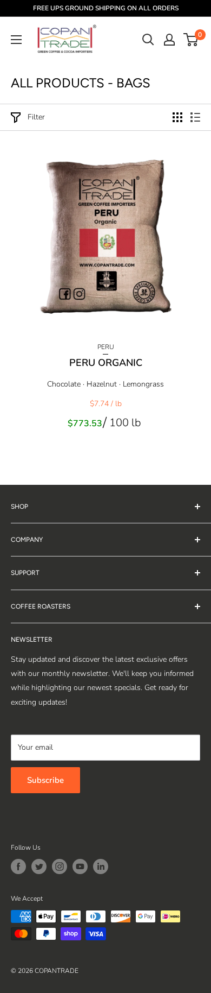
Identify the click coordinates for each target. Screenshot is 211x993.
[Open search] (148, 40)
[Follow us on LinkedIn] (100, 866)
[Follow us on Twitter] (39, 866)
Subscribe (45, 780)
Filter (36, 117)
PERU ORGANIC (105, 362)
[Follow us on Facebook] (18, 866)
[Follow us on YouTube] (80, 866)
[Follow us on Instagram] (59, 866)
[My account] (169, 40)
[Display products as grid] (177, 117)
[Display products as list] (195, 117)
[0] (191, 39)
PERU (105, 347)
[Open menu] (16, 39)
